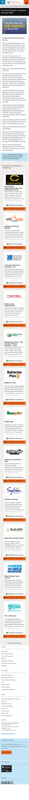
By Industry (4, 651)
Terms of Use (5, 713)
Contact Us (4, 708)
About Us (4, 701)
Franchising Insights (7, 706)
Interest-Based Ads (6, 715)
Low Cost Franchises (7, 656)
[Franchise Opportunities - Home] (14, 2)
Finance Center (5, 684)
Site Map (3, 665)
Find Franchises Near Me (8, 663)
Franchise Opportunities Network (10, 699)
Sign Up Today (6, 752)
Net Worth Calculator (7, 677)
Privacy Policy (5, 711)
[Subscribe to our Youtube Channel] (12, 783)
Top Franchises (5, 687)
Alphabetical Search (7, 661)
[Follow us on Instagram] (9, 783)
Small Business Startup (8, 689)
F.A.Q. (3, 682)
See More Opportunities (14, 643)
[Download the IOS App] (14, 767)
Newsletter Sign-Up (6, 675)
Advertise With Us (6, 703)
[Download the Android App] (14, 770)
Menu (2, 1)
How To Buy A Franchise (8, 680)
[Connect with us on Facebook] (2, 783)
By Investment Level (7, 654)
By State (3, 658)
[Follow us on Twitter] (6, 783)
